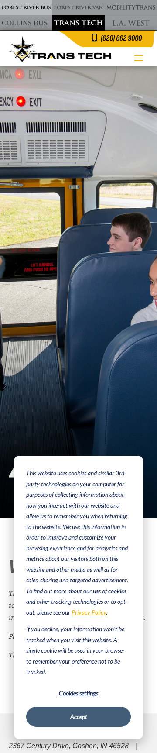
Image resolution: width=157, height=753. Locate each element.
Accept (78, 716)
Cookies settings (78, 693)
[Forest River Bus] (26, 7)
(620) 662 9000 (121, 38)
